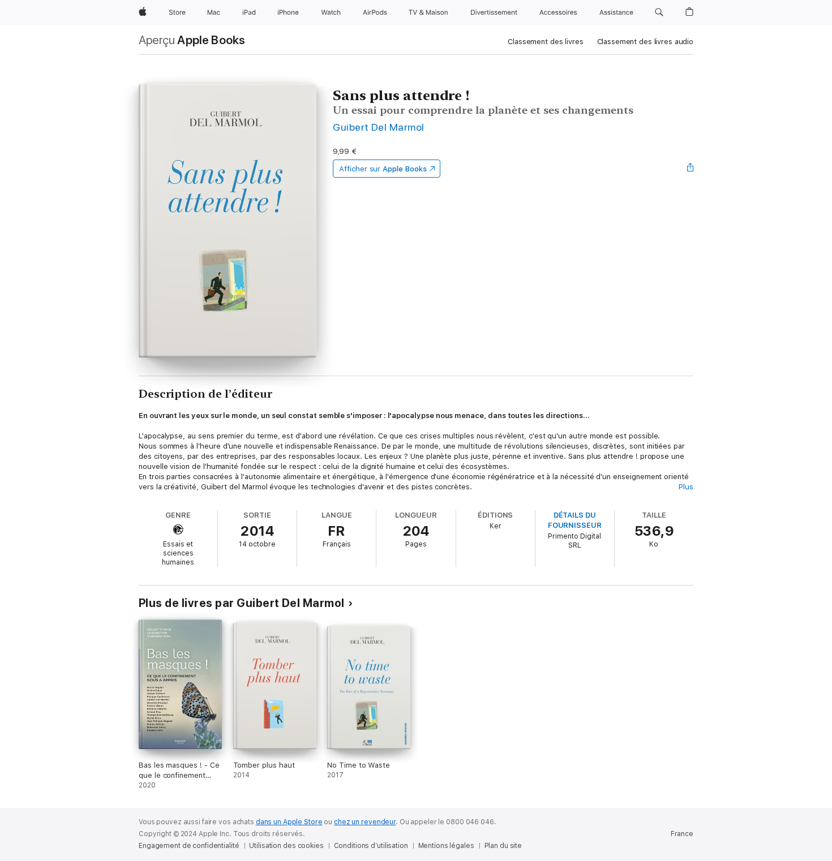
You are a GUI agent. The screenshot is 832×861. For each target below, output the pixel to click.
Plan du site (503, 846)
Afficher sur (382, 169)
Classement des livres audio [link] (645, 41)
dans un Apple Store (289, 822)
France (682, 834)
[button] (659, 12)
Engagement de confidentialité (189, 846)
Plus (686, 487)
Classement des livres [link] (545, 41)
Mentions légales (446, 846)
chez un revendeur (365, 822)
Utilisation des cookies (286, 846)
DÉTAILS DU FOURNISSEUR (575, 520)
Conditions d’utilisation (371, 846)
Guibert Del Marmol (378, 127)
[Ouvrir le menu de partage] (690, 168)
